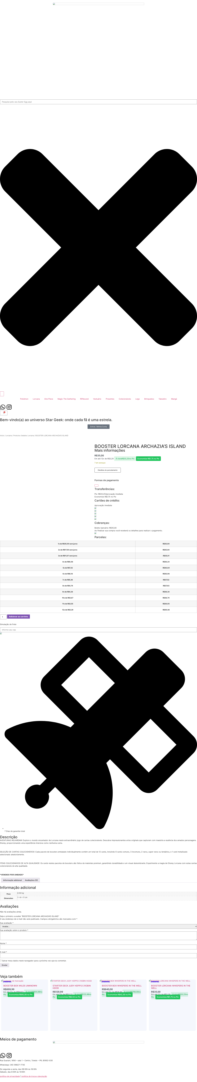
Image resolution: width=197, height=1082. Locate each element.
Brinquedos (149, 399)
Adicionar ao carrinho (18, 616)
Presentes (110, 399)
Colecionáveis (125, 399)
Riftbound (84, 399)
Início (2, 436)
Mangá (174, 399)
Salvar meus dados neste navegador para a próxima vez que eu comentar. (34, 961)
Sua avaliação (6, 923)
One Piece (48, 399)
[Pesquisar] (2, 393)
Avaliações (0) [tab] (31, 880)
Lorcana (36, 399)
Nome (3, 943)
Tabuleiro (163, 399)
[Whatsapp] (3, 407)
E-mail (3, 952)
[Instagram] (9, 407)
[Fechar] (96, 485)
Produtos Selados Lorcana (23, 436)
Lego (137, 399)
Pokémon (24, 399)
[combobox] (98, 101)
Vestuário (97, 399)
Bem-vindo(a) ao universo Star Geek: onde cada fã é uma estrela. (56, 420)
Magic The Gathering (67, 399)
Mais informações (110, 450)
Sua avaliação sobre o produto (14, 930)
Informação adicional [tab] (12, 880)
